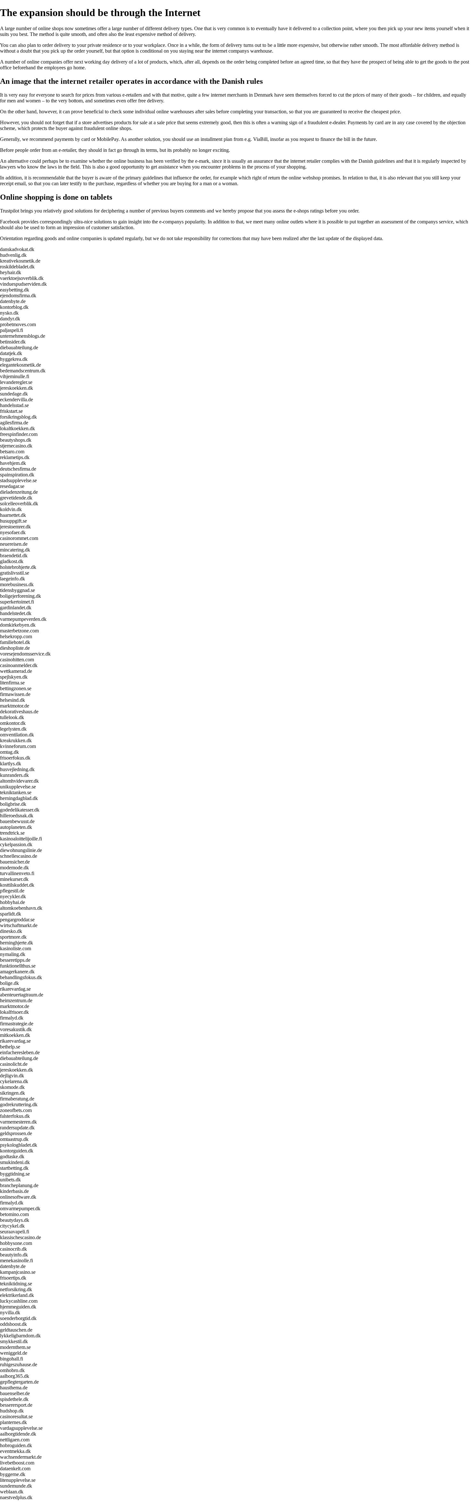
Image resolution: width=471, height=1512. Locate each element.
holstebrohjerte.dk (18, 567)
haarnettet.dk (13, 515)
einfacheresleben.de (20, 1052)
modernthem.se (15, 1347)
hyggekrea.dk (14, 359)
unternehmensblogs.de (22, 336)
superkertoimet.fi (17, 601)
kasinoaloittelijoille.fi (21, 838)
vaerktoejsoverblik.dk (22, 278)
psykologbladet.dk (18, 1145)
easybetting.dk (14, 289)
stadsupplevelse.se (18, 480)
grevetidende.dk (16, 497)
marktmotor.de (14, 705)
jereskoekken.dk (16, 388)
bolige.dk (9, 983)
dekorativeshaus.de (19, 711)
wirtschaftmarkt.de (18, 925)
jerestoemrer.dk (15, 526)
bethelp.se (10, 1046)
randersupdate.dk (17, 1127)
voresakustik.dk (16, 1029)
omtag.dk (9, 752)
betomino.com (14, 1214)
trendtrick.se (12, 833)
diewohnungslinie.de (21, 850)
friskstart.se (11, 411)
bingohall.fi (11, 1358)
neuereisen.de (14, 544)
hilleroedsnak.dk (16, 815)
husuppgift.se (13, 521)
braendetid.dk (14, 555)
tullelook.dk (12, 717)
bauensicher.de (15, 862)
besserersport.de (16, 1405)
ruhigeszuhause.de (18, 1364)
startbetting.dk (14, 1168)
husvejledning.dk (17, 769)
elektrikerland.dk (17, 1295)
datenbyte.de (13, 301)
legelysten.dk (13, 729)
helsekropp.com (16, 636)
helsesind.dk (12, 700)
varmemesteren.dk (18, 1122)
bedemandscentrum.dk (22, 370)
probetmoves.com (18, 324)
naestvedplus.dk (16, 1497)
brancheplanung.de (19, 1185)
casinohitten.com (17, 659)
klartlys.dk (10, 763)
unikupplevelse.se (18, 786)
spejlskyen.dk (14, 677)
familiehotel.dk (15, 642)
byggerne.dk (12, 1474)
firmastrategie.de (16, 1023)
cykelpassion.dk (16, 844)
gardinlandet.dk (15, 607)
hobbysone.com (16, 1243)
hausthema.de (14, 1387)
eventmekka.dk (15, 1451)
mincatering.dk (15, 549)
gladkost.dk (11, 561)
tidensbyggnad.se (17, 590)
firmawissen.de (15, 694)
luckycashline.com (18, 1301)
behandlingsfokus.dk (21, 977)
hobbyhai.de (12, 902)
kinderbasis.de (14, 1191)
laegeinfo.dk (12, 578)
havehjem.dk (13, 463)
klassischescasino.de (20, 1237)
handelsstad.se (14, 405)
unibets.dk (10, 1179)
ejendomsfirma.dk (18, 295)
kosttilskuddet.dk (17, 885)
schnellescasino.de (18, 856)
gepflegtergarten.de (19, 1382)
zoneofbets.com (16, 1110)
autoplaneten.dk (16, 827)
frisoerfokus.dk (15, 757)
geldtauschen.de (16, 1330)
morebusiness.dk (17, 584)
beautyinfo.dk (14, 1254)
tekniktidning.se (16, 1283)
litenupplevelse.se (18, 1480)
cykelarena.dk (14, 1081)
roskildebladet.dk (17, 266)
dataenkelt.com (15, 1468)
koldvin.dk (11, 509)
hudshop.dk (12, 1410)
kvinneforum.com (18, 746)
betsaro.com (12, 451)
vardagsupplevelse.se (21, 1428)
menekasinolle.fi (16, 1260)
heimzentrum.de (16, 1000)
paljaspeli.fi (11, 330)
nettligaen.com (14, 1439)
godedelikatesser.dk (19, 809)
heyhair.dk (10, 272)
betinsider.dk (13, 341)
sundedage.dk (14, 393)
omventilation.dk (17, 734)
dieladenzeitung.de (19, 492)
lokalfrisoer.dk (14, 1012)
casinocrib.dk (13, 1249)
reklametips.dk (14, 457)
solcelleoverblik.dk (19, 503)
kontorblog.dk (14, 307)
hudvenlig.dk (13, 255)
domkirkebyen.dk (18, 625)
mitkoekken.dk (15, 1035)
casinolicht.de (14, 1064)
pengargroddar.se (17, 919)
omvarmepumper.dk (20, 1208)
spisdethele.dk (14, 1399)
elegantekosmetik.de (20, 365)
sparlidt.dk (10, 914)
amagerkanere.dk (17, 971)
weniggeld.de (13, 1353)
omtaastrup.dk (14, 1139)
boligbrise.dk (13, 804)
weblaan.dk (11, 1491)
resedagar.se (12, 486)
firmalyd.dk (11, 1018)
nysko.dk (9, 313)
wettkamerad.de (16, 671)
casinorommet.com (19, 538)
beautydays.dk (14, 1220)
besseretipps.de (15, 960)
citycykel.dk (12, 1226)
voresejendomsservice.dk (25, 653)
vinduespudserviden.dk (23, 284)
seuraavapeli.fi (14, 1231)
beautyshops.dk (15, 440)
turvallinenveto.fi (17, 873)
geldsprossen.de (16, 1133)
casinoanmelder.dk (18, 665)
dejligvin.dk (12, 1075)
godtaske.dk (12, 1156)
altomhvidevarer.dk (19, 781)
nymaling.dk (12, 954)
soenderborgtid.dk (18, 1318)
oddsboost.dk (13, 1324)
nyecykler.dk (13, 896)
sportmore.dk (13, 937)
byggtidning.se (15, 1174)
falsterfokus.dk (15, 1116)
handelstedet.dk (15, 613)
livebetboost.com (17, 1462)
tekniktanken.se (15, 792)
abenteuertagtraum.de (21, 994)
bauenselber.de (15, 1393)
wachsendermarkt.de (21, 1457)
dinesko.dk (11, 931)
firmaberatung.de (17, 1098)
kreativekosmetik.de (20, 261)
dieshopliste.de (15, 648)
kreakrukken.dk (16, 740)
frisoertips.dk (13, 1278)
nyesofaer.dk (13, 532)
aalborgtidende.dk (18, 1434)
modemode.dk (14, 867)
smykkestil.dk (14, 1341)
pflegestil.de (12, 890)
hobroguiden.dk (16, 1445)
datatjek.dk (11, 353)
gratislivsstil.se (14, 573)
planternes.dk (13, 1422)
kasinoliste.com (15, 948)
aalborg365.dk (14, 1376)
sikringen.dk (12, 1093)
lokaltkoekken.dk (17, 428)
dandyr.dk (10, 318)
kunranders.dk (14, 775)
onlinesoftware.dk (18, 1197)
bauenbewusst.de (17, 821)
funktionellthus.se (18, 966)
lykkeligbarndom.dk (20, 1335)
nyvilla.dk (10, 1312)
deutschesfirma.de (18, 469)
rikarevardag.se (15, 989)
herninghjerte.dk (16, 942)
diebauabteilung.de (19, 347)
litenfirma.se (12, 682)
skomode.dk (12, 1087)
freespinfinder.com (18, 434)
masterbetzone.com (19, 630)
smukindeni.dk (15, 1162)
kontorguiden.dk (16, 1150)
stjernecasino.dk (16, 445)
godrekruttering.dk (18, 1104)
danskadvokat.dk (17, 249)
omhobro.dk (12, 1370)
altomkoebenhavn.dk (21, 908)
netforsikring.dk (16, 1289)
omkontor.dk (13, 723)
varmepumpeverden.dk (23, 619)
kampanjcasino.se (18, 1272)
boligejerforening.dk (20, 596)
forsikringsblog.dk (18, 417)
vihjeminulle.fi (14, 376)
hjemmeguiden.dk (18, 1306)
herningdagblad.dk (19, 798)
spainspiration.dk (17, 474)
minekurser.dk (14, 879)
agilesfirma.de (14, 422)
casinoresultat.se (16, 1416)
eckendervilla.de (16, 399)
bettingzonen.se (15, 688)
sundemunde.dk (16, 1486)
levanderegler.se (16, 382)
